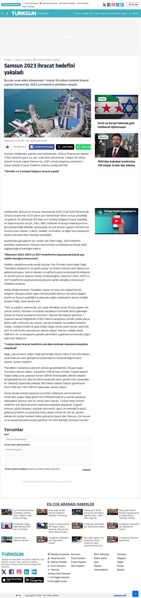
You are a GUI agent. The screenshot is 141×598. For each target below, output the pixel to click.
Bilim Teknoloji (101, 554)
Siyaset (18, 59)
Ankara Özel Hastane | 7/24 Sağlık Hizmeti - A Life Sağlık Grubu (59, 577)
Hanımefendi (101, 569)
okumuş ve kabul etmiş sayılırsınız (32, 469)
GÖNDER (86, 470)
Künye (120, 565)
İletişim (121, 569)
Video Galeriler (28, 6)
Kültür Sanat (100, 558)
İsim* (6, 434)
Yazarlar (55, 569)
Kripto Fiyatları (78, 562)
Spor (96, 562)
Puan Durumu (58, 565)
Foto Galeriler (83, 3)
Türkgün (8, 59)
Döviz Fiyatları (78, 558)
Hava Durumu (58, 558)
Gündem (121, 554)
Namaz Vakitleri (68, 3)
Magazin (121, 558)
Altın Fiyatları (77, 565)
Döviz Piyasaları (31, 3)
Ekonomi (75, 554)
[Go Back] (135, 594)
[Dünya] (116, 106)
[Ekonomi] (116, 145)
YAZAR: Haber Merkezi (38, 141)
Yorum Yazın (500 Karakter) (17, 444)
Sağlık (120, 562)
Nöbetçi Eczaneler (50, 3)
